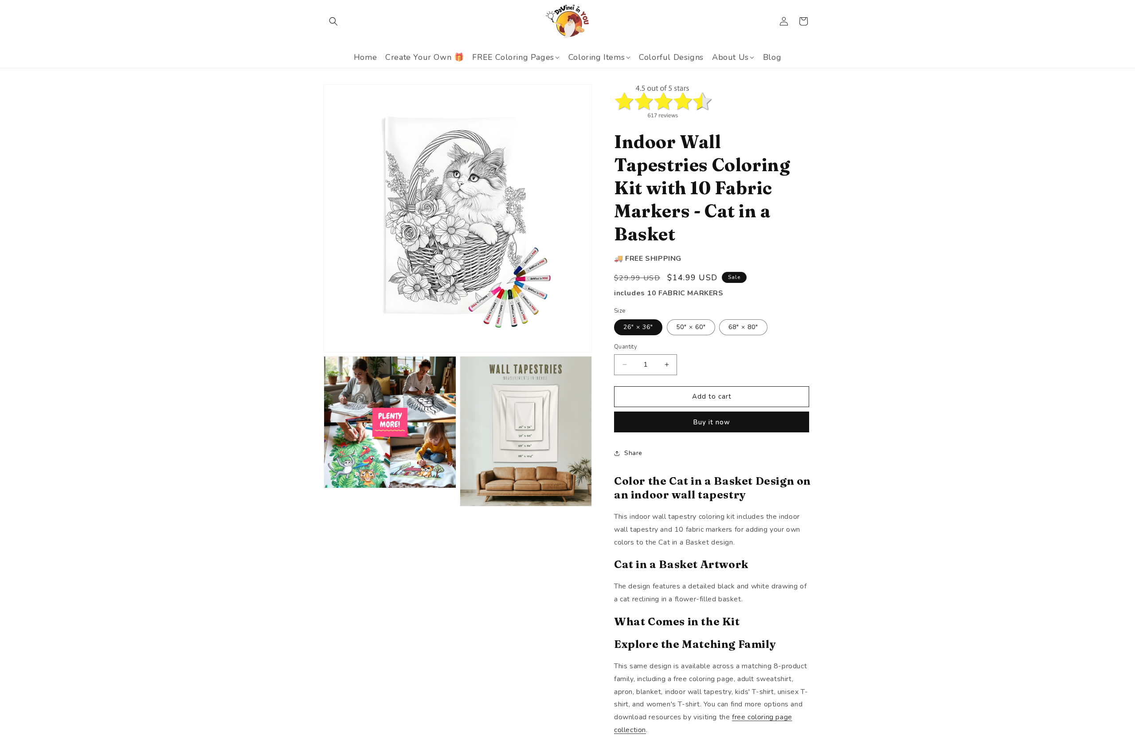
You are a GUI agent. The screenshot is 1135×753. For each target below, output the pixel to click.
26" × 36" (638, 327)
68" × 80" (743, 327)
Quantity (625, 347)
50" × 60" (691, 327)
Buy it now (711, 422)
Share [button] (633, 453)
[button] (333, 21)
